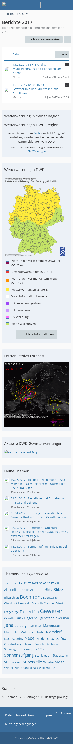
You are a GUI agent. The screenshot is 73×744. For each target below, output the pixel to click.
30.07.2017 (46, 583)
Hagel (28, 618)
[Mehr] (67, 39)
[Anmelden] (58, 5)
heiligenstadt (44, 618)
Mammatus (52, 625)
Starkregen (43, 655)
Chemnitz (23, 603)
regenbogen (25, 644)
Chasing (9, 603)
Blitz (49, 589)
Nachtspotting (14, 639)
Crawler (49, 603)
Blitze (58, 589)
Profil (37, 133)
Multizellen (11, 632)
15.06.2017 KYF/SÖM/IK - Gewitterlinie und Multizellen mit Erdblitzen (35, 89)
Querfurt (10, 644)
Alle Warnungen (37, 151)
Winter (8, 668)
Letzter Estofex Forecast (24, 355)
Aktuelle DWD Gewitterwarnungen (33, 443)
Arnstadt (37, 589)
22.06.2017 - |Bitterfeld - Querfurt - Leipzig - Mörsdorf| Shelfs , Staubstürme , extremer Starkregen (39, 532)
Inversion (62, 618)
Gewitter (51, 611)
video (60, 662)
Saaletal (40, 644)
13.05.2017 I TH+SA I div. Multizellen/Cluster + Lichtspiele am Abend (37, 69)
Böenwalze (50, 597)
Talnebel (48, 662)
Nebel (30, 638)
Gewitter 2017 (13, 618)
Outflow (61, 639)
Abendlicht (12, 589)
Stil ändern (63, 713)
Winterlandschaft (26, 668)
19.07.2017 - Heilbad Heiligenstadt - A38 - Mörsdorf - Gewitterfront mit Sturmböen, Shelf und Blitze (39, 484)
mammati (34, 625)
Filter (64, 54)
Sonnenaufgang (19, 655)
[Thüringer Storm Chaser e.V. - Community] (21, 5)
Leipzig (20, 625)
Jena (9, 625)
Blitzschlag (11, 597)
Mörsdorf (54, 631)
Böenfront (31, 597)
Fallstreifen (29, 611)
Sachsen (52, 644)
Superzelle (32, 662)
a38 (57, 583)
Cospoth (37, 603)
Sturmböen (13, 662)
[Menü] (68, 5)
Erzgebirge (11, 612)
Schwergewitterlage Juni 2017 (24, 649)
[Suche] (47, 5)
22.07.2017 (31, 583)
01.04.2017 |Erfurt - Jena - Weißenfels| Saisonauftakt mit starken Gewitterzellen (38, 515)
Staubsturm (61, 655)
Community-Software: (36, 738)
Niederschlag (45, 639)
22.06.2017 (13, 583)
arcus (25, 590)
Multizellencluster (32, 632)
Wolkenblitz (47, 668)
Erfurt (59, 603)
